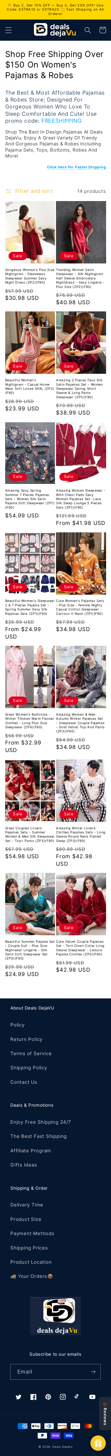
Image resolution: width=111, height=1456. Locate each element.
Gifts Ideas (23, 1165)
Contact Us (23, 1082)
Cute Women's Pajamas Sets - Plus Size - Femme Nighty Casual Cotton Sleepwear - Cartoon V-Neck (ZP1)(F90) (80, 607)
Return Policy (26, 1039)
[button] (8, 30)
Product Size (25, 1219)
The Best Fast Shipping (38, 1136)
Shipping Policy (28, 1067)
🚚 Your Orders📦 (31, 1276)
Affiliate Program (30, 1150)
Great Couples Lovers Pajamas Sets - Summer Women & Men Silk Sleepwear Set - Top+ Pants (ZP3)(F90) (30, 834)
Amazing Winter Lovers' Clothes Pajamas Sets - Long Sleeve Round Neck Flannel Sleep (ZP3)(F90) (81, 834)
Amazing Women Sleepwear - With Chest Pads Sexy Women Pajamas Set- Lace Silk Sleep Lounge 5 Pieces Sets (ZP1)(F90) (81, 499)
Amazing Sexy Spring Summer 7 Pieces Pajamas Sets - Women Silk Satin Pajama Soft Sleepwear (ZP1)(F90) (30, 499)
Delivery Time (26, 1204)
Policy (17, 1025)
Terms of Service (31, 1053)
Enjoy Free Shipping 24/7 (40, 1122)
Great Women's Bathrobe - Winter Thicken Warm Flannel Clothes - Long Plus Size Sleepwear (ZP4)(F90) (29, 721)
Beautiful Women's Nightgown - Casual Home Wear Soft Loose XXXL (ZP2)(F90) (29, 386)
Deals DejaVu (62, 1447)
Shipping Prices (29, 1248)
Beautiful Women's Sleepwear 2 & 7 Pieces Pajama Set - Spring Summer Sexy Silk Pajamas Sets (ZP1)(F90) (30, 607)
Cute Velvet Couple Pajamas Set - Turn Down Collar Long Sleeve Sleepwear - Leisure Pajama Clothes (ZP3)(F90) (80, 948)
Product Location (31, 1262)
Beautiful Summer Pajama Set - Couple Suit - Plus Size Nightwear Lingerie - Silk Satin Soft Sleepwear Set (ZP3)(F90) (30, 950)
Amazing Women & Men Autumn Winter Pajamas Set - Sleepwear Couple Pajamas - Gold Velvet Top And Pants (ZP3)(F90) (80, 723)
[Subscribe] (93, 1372)
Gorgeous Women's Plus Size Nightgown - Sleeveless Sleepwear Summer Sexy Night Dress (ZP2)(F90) (29, 276)
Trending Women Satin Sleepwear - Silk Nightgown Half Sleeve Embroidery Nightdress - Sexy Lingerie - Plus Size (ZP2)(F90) (80, 278)
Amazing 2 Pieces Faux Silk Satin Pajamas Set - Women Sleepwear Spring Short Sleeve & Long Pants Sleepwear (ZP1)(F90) (79, 388)
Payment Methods (32, 1233)
